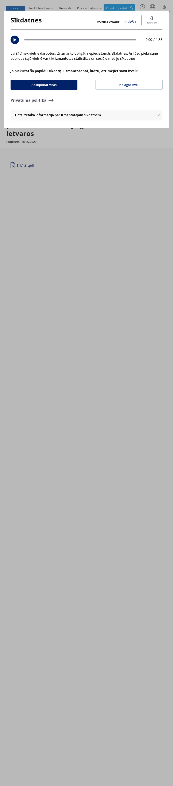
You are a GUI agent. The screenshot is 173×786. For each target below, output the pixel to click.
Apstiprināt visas (44, 85)
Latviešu (130, 21)
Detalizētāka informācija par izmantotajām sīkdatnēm (58, 115)
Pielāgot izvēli (129, 85)
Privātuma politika (28, 100)
